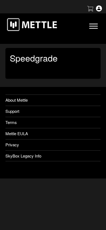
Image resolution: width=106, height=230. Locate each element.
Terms (11, 122)
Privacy (12, 144)
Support (12, 111)
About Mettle (16, 100)
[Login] (99, 10)
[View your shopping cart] (90, 10)
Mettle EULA (16, 133)
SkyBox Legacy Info (23, 156)
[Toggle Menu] (93, 26)
